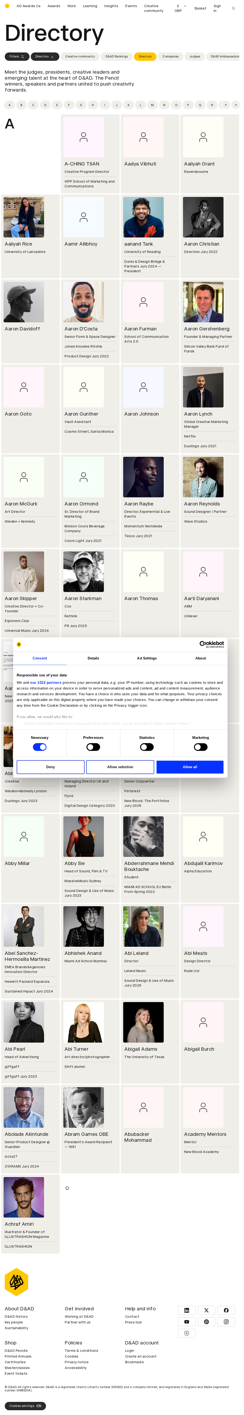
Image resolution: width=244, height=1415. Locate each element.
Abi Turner (76, 1049)
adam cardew (200, 1309)
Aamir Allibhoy (81, 244)
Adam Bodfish (200, 1224)
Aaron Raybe (139, 504)
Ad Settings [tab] (147, 658)
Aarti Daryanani (201, 598)
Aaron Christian (201, 244)
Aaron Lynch (198, 414)
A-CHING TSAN (82, 164)
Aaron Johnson (141, 414)
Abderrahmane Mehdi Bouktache (149, 866)
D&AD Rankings (117, 56)
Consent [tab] (40, 658)
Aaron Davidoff (22, 329)
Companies (171, 56)
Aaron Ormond (81, 504)
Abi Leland (136, 953)
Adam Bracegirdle (25, 1309)
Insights (111, 6)
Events (131, 6)
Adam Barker (139, 1224)
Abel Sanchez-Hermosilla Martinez (27, 956)
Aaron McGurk (21, 504)
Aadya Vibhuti (140, 164)
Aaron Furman (140, 329)
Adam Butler (138, 1309)
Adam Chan (18, 1399)
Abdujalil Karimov (203, 863)
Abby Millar (17, 863)
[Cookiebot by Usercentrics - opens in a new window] (203, 644)
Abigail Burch (199, 1049)
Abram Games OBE (87, 1134)
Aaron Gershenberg (207, 329)
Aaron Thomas (141, 598)
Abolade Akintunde (27, 1134)
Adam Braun (79, 1309)
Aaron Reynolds (202, 504)
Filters (14, 56)
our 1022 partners (46, 682)
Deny (50, 767)
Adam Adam (79, 1224)
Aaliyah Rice (18, 244)
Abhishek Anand (83, 953)
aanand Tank (138, 244)
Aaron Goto (18, 414)
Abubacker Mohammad (138, 1137)
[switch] (93, 747)
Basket (201, 8)
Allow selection (120, 767)
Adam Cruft (138, 1399)
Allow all (190, 767)
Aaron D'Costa (81, 329)
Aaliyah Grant (199, 164)
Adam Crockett (82, 1399)
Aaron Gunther (81, 414)
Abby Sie (75, 863)
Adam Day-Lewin (204, 1399)
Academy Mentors (205, 1134)
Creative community (153, 8)
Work (71, 6)
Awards (54, 6)
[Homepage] (7, 6)
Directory (42, 56)
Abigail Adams (141, 1049)
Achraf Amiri (19, 1224)
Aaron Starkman (83, 598)
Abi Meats (196, 953)
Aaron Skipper (21, 598)
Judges (194, 56)
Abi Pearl (15, 1049)
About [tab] (200, 658)
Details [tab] (93, 658)
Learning (90, 6)
